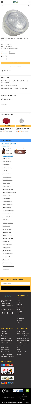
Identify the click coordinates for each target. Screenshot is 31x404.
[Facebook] (2, 71)
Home (18, 300)
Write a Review (4, 40)
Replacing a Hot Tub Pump (23, 338)
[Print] (7, 71)
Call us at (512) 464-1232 (7, 305)
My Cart (18, 302)
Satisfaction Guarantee (6, 340)
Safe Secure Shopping (6, 342)
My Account (19, 304)
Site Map (3, 345)
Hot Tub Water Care (21, 331)
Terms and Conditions (23, 396)
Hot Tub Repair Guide (21, 351)
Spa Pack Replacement (22, 342)
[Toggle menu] (2, 2)
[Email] (5, 71)
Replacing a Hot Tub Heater (23, 340)
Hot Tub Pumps (20, 318)
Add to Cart (7, 125)
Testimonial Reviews (6, 351)
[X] (5, 313)
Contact (23, 399)
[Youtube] (10, 313)
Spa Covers (19, 311)
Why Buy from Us (5, 349)
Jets (18, 316)
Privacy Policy (4, 333)
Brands (18, 349)
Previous (26, 114)
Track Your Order (5, 347)
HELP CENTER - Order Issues (7, 356)
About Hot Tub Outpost (6, 354)
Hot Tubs (19, 322)
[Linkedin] (13, 313)
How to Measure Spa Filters (23, 333)
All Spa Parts (19, 320)
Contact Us (3, 331)
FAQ (18, 347)
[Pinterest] (10, 71)
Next (29, 114)
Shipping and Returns (6, 338)
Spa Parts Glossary (21, 345)
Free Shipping (4, 335)
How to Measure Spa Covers (23, 335)
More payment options (15, 67)
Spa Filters (19, 309)
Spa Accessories (20, 307)
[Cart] (29, 2)
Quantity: (4, 56)
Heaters (18, 313)
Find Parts (19, 354)
